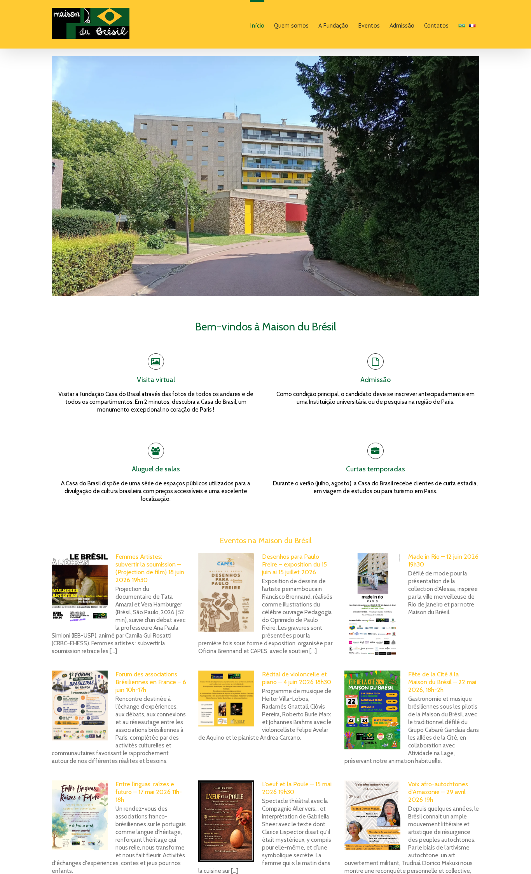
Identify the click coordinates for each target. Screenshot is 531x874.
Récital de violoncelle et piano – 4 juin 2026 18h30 (296, 678)
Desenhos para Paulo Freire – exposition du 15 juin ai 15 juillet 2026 (294, 564)
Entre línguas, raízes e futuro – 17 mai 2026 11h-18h (148, 791)
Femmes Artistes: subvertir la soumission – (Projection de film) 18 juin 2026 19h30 (149, 568)
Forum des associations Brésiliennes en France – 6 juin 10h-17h (150, 682)
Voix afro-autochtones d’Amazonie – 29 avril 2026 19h (438, 791)
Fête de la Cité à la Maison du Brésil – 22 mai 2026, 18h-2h (442, 682)
